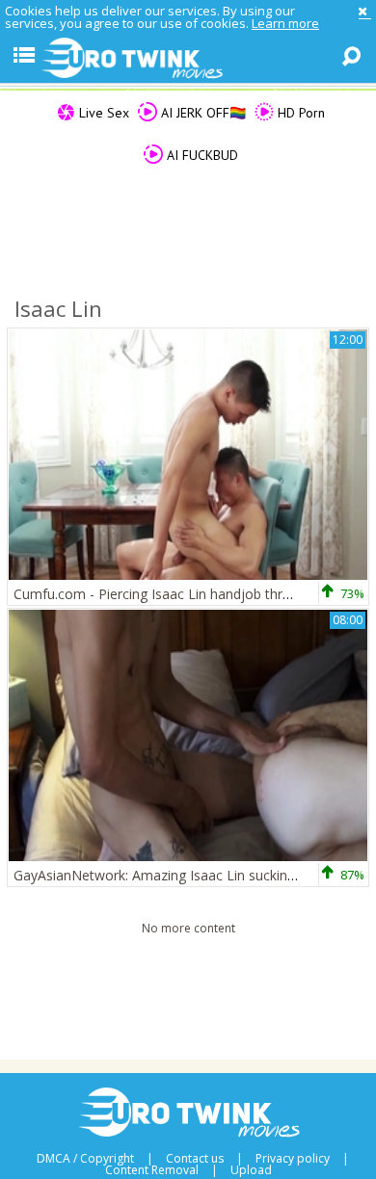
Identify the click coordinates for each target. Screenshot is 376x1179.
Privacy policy (292, 1159)
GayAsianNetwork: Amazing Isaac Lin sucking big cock (181, 875)
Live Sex (102, 112)
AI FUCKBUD (200, 155)
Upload (251, 1170)
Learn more (285, 23)
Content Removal (152, 1170)
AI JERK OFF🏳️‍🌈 (201, 112)
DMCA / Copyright (85, 1159)
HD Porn (299, 112)
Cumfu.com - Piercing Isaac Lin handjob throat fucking (182, 594)
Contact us (195, 1159)
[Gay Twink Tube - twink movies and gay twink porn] (188, 59)
